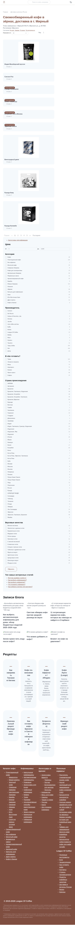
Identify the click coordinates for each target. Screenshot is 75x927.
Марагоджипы (14, 780)
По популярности (30, 30)
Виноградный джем (11, 159)
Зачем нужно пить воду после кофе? (14, 640)
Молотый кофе (11, 837)
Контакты (62, 870)
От (6, 249)
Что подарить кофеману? (16, 584)
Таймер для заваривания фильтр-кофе (64, 829)
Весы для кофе (47, 795)
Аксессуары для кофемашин (18, 240)
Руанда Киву (9, 192)
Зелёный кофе (11, 849)
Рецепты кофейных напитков (63, 879)
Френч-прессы (29, 812)
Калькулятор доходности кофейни (64, 797)
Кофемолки (46, 792)
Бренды (62, 892)
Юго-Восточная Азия (13, 814)
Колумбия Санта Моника (13, 114)
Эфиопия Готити (10, 126)
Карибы (12, 797)
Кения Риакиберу (10, 101)
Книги (44, 805)
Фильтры (47, 790)
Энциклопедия (65, 862)
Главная (5, 12)
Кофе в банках (11, 859)
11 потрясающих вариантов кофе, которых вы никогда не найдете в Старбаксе (61, 616)
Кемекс (26, 795)
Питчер (47, 782)
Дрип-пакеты (11, 857)
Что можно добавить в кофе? (37, 638)
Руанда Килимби (10, 226)
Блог (61, 860)
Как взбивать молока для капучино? (20, 587)
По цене (12, 30)
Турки (26, 797)
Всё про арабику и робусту (17, 578)
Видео (61, 889)
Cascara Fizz (8, 76)
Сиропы (45, 797)
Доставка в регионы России (19, 12)
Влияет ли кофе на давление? (59, 640)
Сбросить (11, 569)
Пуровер (27, 800)
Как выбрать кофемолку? (16, 582)
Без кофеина (11, 834)
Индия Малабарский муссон (14, 64)
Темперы (47, 780)
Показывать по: (7, 32)
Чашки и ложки (47, 800)
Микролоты (13, 777)
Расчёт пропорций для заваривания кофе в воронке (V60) (65, 787)
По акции (22, 30)
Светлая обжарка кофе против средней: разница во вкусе (37, 615)
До (38, 249)
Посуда (44, 802)
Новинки (17, 30)
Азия (11, 810)
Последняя (36, 235)
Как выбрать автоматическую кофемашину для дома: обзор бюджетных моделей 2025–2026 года (12, 621)
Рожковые (27, 782)
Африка (12, 807)
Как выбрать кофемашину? (17, 580)
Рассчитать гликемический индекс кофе (65, 777)
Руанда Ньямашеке (11, 89)
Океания (12, 805)
